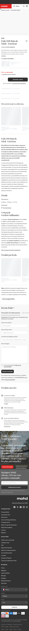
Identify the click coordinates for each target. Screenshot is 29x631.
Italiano (2, 629)
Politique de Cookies (17, 624)
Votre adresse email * (6, 329)
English (6, 629)
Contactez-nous (5, 542)
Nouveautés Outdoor (15, 10)
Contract (3, 530)
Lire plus (3, 56)
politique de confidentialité (7, 492)
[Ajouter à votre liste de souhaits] (26, 41)
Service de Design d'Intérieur (8, 520)
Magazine (3, 570)
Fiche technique (7, 207)
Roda (2, 38)
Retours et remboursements (8, 550)
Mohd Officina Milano (6, 527)
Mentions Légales (5, 626)
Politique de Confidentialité (6, 624)
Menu (17, 6)
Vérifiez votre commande (7, 540)
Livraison (6, 403)
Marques (3, 575)
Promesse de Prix (5, 522)
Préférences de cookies (14, 626)
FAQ (2, 545)
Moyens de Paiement (6, 548)
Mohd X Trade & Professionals (9, 525)
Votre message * (5, 343)
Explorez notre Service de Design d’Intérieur (21, 467)
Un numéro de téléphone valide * (9, 336)
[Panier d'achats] (27, 6)
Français (11, 629)
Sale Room (4, 583)
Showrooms (4, 517)
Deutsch (15, 629)
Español (19, 629)
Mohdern (3, 532)
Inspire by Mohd (5, 573)
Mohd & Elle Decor (6, 581)
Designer (3, 578)
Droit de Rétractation (6, 553)
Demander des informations (19, 83)
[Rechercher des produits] (24, 6)
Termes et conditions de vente (8, 560)
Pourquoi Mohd (5, 512)
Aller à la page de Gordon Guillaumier (10, 250)
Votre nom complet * (6, 322)
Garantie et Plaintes (6, 558)
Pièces (3, 568)
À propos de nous (5, 514)
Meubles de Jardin (5, 10)
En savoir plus (7, 426)
